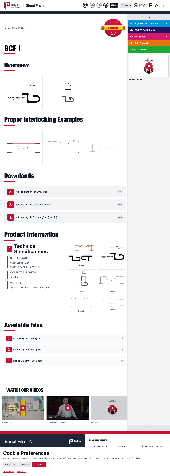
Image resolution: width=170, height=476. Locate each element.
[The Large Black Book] (114, 5)
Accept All (38, 464)
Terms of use (21, 472)
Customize (10, 464)
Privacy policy (8, 472)
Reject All (24, 464)
